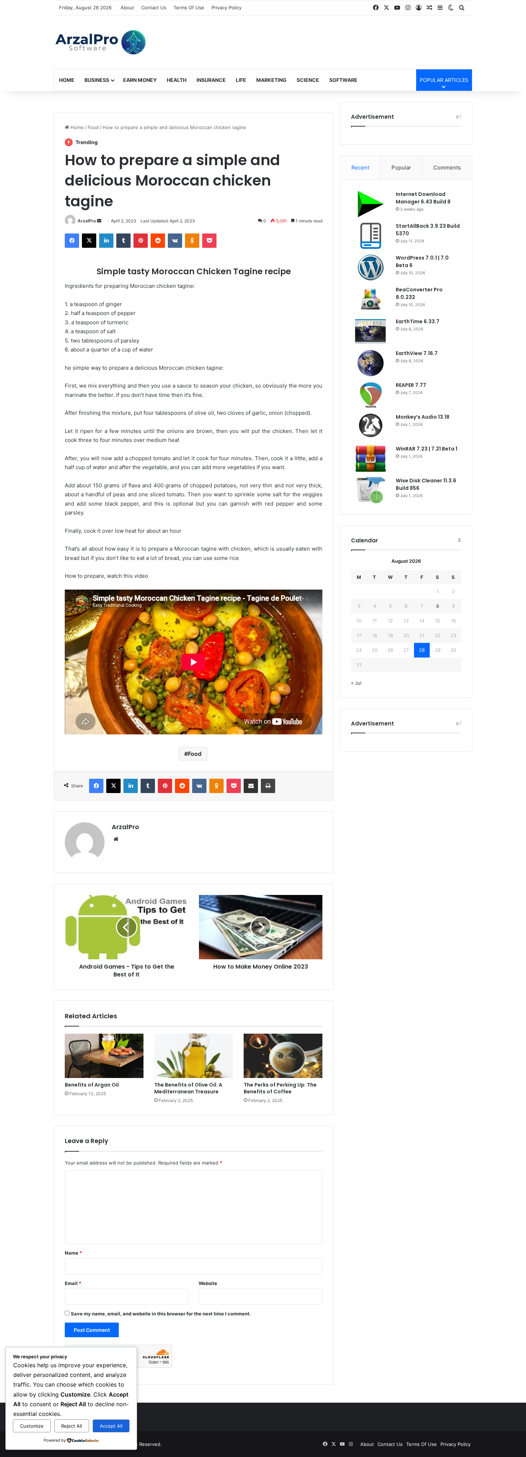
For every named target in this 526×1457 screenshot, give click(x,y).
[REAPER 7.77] (370, 395)
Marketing (271, 80)
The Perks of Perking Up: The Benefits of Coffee (280, 1088)
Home (66, 80)
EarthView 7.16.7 (417, 353)
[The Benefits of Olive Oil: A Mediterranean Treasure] (193, 1056)
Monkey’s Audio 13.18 (422, 416)
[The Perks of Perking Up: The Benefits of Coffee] (283, 1056)
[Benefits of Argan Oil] (104, 1056)
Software (343, 80)
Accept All (111, 1426)
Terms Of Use (189, 7)
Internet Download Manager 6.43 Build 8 (423, 198)
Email (73, 1283)
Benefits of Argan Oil (92, 1084)
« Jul (356, 683)
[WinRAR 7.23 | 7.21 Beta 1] (370, 458)
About (127, 7)
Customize (32, 1426)
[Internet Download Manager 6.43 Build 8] (370, 204)
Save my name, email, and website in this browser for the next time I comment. (161, 1313)
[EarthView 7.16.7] (370, 363)
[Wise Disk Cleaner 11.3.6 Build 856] (370, 490)
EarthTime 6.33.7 (417, 321)
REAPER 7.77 (411, 385)
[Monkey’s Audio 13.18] (370, 426)
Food (93, 127)
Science (308, 80)
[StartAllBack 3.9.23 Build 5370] (370, 235)
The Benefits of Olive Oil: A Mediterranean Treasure (188, 1088)
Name (73, 1253)
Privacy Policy (226, 7)
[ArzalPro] (100, 42)
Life (241, 80)
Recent (360, 167)
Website (208, 1283)
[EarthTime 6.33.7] (370, 331)
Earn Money (140, 80)
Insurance (211, 80)
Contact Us (153, 7)
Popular (401, 167)
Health (176, 80)
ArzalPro (87, 220)
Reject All (71, 1426)
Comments (447, 167)
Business (96, 80)
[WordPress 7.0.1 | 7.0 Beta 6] (370, 267)
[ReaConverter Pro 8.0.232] (370, 299)
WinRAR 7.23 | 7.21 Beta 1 (426, 448)
